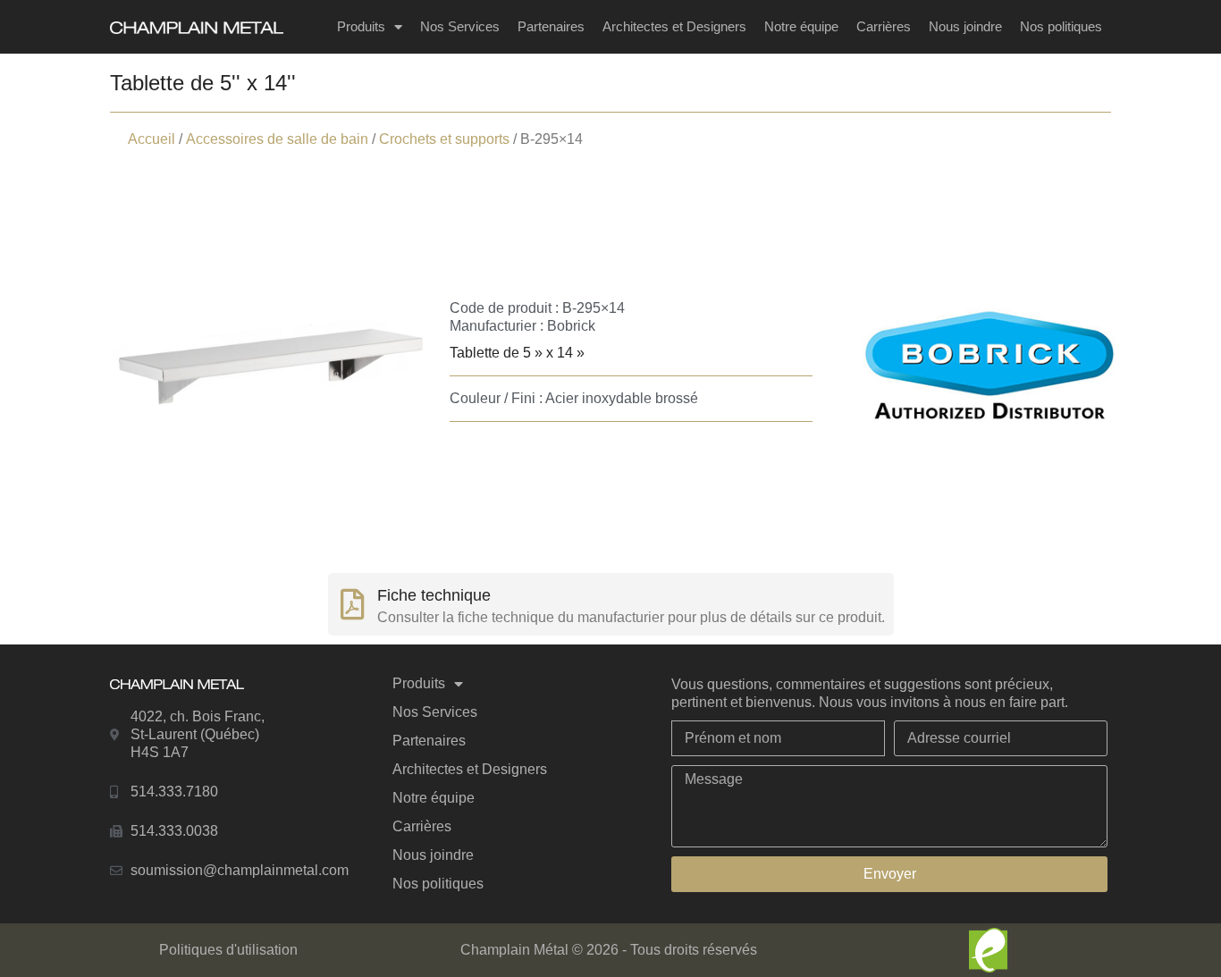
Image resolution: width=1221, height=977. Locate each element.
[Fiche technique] (352, 603)
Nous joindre (965, 26)
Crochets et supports (444, 139)
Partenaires (551, 26)
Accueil (151, 139)
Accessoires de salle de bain (277, 139)
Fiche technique (434, 595)
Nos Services (460, 26)
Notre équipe (801, 26)
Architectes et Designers (674, 26)
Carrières (883, 26)
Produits (361, 26)
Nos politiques (1061, 26)
